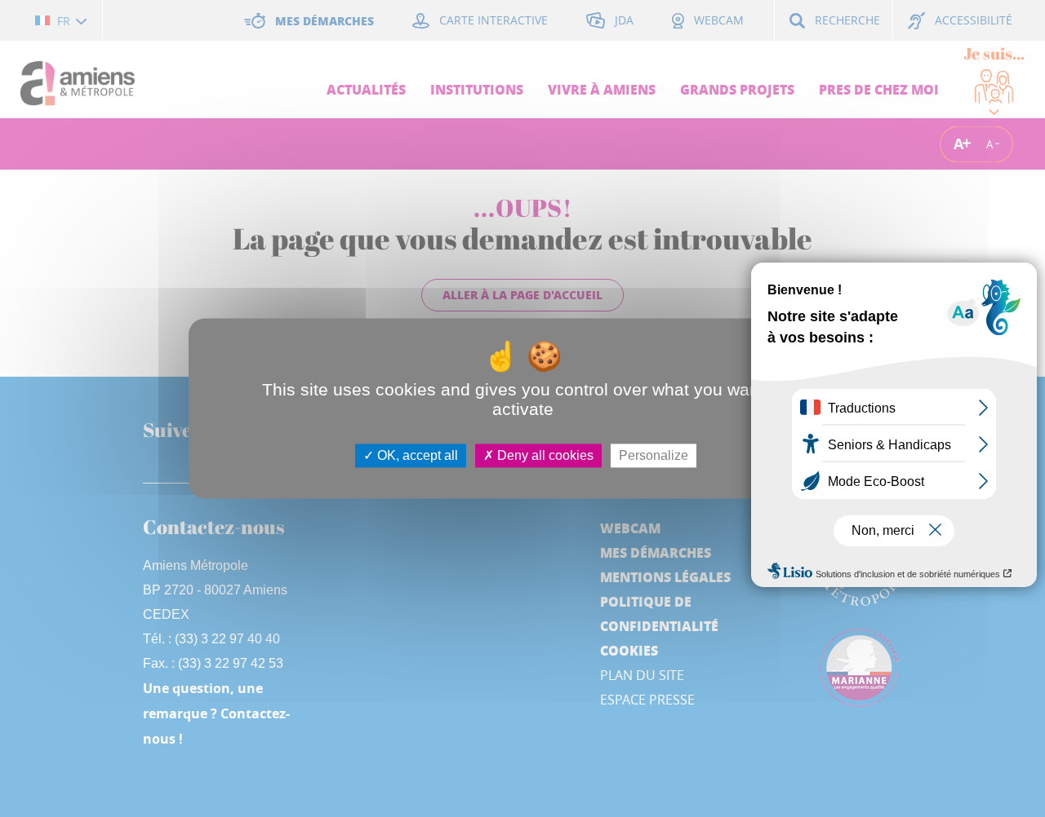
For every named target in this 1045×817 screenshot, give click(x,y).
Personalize (653, 455)
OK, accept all (416, 455)
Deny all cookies (544, 455)
